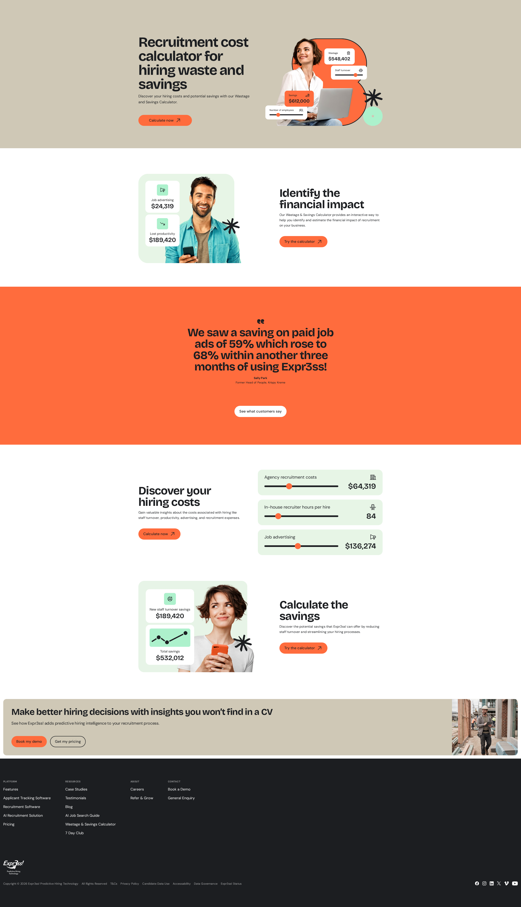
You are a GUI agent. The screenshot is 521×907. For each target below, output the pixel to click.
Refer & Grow (141, 798)
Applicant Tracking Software (27, 798)
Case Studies (76, 789)
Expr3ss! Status (231, 883)
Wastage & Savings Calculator (90, 824)
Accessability (182, 883)
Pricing (8, 824)
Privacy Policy (129, 883)
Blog (69, 806)
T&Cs (113, 883)
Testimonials (75, 798)
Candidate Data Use (156, 883)
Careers (137, 789)
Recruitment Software (21, 806)
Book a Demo (179, 789)
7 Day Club (74, 833)
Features (10, 789)
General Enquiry (181, 798)
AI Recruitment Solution (23, 815)
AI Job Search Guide (82, 815)
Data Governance (206, 883)
